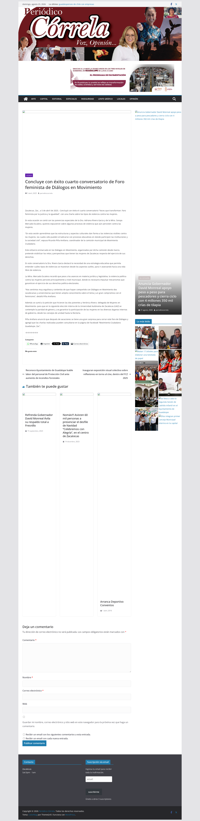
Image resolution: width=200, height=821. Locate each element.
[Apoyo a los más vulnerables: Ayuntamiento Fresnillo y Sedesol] (170, 384)
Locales (121, 99)
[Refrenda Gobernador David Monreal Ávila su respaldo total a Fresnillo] (39, 394)
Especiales (71, 99)
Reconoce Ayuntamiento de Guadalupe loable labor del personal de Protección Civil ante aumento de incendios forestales (49, 374)
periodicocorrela (46, 193)
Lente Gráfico (105, 99)
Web (24, 703)
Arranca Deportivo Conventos (112, 603)
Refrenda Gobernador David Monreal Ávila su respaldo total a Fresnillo (39, 420)
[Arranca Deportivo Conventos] (114, 394)
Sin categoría (144, 282)
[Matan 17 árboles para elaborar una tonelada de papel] (146, 355)
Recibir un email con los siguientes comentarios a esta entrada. (58, 734)
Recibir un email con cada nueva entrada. (47, 738)
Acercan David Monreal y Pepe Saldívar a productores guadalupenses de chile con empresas (83, 5)
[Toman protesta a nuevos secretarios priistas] (146, 372)
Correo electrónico (33, 690)
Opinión (134, 99)
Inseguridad (87, 99)
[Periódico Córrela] (25, 99)
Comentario (29, 640)
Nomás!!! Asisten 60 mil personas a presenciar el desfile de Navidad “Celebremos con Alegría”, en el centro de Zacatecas (76, 425)
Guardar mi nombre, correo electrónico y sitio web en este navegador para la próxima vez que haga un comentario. (75, 724)
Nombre (27, 677)
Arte (33, 99)
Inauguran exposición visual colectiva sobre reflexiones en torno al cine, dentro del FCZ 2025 (105, 374)
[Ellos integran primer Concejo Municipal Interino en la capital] (170, 420)
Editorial (57, 99)
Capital (44, 99)
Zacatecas (26, 769)
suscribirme (93, 792)
